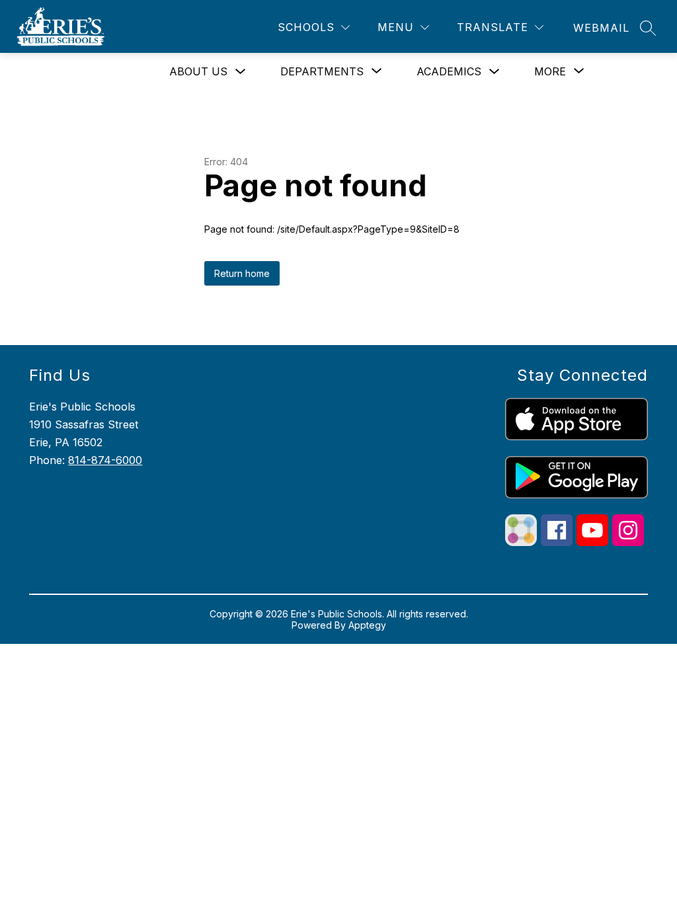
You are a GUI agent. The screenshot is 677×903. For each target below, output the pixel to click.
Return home (242, 273)
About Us (198, 71)
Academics (449, 71)
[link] (601, 27)
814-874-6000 (105, 460)
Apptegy (367, 625)
